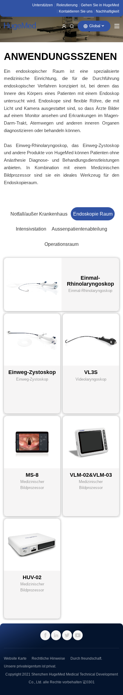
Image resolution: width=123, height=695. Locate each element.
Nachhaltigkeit (107, 11)
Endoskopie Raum (93, 213)
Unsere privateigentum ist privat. (30, 666)
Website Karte (15, 658)
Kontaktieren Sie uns (76, 11)
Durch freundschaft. (86, 658)
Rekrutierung (67, 5)
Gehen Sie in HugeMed (100, 5)
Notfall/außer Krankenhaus (38, 213)
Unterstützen (42, 5)
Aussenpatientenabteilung (79, 228)
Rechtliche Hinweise (48, 658)
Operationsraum (61, 244)
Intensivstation (31, 228)
